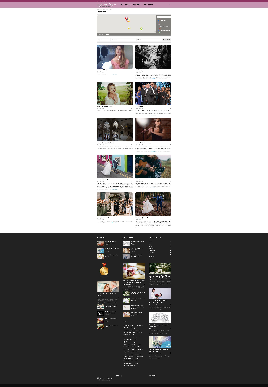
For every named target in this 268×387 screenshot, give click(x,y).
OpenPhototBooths (139, 106)
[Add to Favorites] (131, 71)
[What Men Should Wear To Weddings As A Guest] (126, 256)
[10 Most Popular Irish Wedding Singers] (100, 320)
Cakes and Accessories (165, 26)
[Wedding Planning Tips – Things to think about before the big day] (126, 293)
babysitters (125, 325)
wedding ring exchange (128, 363)
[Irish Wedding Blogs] (104, 277)
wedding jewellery (135, 358)
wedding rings (135, 363)
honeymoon (127, 344)
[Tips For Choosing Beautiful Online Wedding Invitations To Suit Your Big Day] (126, 307)
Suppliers (101, 34)
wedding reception (133, 360)
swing (124, 353)
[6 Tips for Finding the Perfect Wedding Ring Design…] (160, 293)
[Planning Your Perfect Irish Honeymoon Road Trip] (100, 243)
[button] (169, 5)
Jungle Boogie (138, 344)
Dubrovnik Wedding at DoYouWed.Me (105, 142)
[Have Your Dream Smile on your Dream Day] (126, 300)
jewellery (133, 344)
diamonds (126, 334)
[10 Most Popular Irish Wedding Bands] (100, 326)
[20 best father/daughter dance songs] (108, 286)
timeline (132, 353)
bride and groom (133, 328)
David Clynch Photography (103, 179)
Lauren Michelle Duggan (102, 69)
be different (130, 325)
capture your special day (135, 330)
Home (121, 4)
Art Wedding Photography (103, 217)
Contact (101, 0)
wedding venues (126, 365)
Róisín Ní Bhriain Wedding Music (142, 142)
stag (131, 351)
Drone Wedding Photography (129, 337)
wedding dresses (127, 358)
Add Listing (106, 0)
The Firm (128, 353)
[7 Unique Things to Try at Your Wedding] (100, 256)
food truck (135, 339)
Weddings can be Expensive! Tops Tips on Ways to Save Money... (134, 281)
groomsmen (138, 342)
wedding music (126, 360)
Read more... (153, 78)
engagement (137, 337)
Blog (97, 0)
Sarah (98, 297)
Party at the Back (137, 346)
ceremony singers (132, 332)
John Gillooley (138, 69)
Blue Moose (136, 325)
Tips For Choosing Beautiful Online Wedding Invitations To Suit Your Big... (137, 307)
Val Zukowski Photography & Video (105, 106)
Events (107, 34)
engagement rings (128, 339)
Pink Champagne (127, 349)
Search (166, 39)
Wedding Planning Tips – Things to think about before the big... (159, 277)
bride (126, 327)
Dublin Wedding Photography (142, 217)
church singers (139, 332)
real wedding (137, 349)
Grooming (133, 342)
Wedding (126, 356)
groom (127, 341)
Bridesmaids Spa (127, 330)
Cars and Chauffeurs (165, 30)
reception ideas (126, 351)
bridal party (141, 325)
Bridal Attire (163, 20)
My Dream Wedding (127, 284)
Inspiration (136, 4)
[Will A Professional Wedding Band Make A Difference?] (100, 306)
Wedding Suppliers (148, 4)
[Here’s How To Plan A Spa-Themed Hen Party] (126, 314)
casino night (126, 332)
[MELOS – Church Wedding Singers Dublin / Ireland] (100, 313)
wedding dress (139, 356)
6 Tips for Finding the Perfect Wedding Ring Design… (158, 301)
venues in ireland (138, 353)
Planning (127, 4)
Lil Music (137, 179)
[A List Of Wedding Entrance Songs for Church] (126, 250)
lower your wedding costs (128, 346)
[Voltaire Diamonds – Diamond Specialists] (126, 243)
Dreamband (131, 334)
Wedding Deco (131, 356)
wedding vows (132, 365)
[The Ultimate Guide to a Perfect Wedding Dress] (100, 250)
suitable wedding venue (137, 351)
